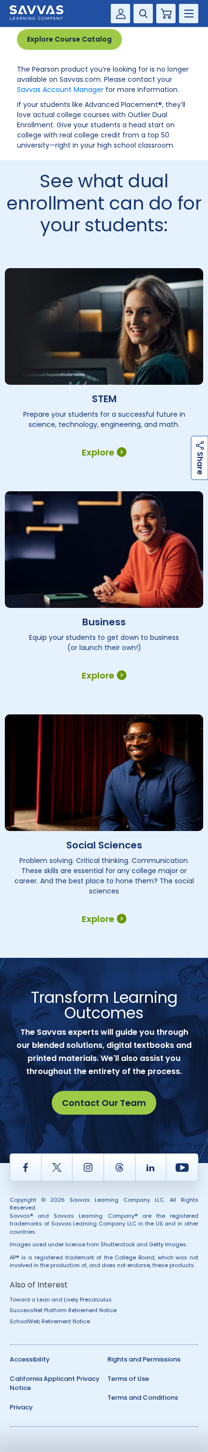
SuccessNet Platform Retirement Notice (63, 1310)
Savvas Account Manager (60, 89)
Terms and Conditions (142, 1397)
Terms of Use (128, 1378)
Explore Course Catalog (69, 39)
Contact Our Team (104, 1103)
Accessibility (30, 1359)
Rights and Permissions (143, 1359)
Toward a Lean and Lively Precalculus (61, 1299)
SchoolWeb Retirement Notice (50, 1321)
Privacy (21, 1407)
